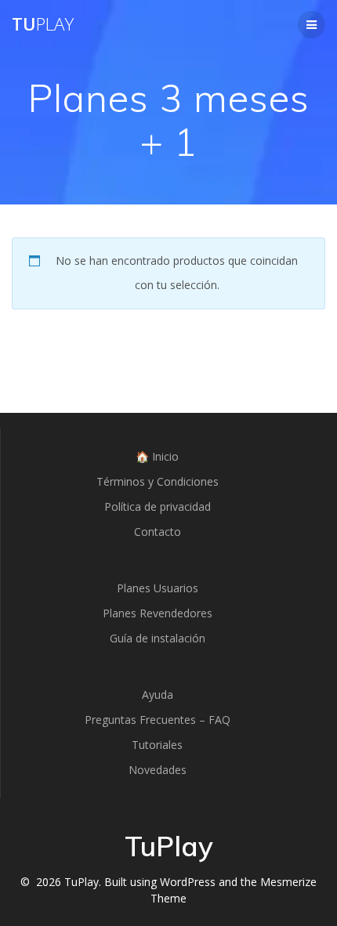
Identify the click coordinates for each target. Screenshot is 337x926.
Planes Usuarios (157, 588)
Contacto (157, 531)
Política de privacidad (157, 506)
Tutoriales (157, 744)
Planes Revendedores (157, 613)
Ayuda (157, 694)
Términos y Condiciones (157, 481)
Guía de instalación (157, 638)
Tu (43, 24)
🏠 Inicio (157, 456)
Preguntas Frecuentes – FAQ (157, 719)
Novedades (158, 769)
